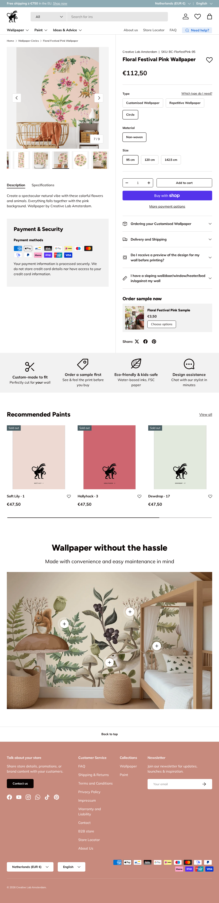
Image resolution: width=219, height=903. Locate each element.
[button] (209, 16)
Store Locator (153, 30)
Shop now (146, 3)
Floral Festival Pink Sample (168, 310)
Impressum (87, 800)
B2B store (86, 831)
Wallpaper (128, 766)
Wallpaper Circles (28, 41)
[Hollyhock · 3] (110, 457)
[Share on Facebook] (145, 341)
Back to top (109, 734)
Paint (124, 775)
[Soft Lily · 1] (39, 457)
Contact (84, 822)
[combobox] (99, 16)
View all (205, 414)
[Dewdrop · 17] (180, 457)
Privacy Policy (89, 792)
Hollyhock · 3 (88, 496)
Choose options (161, 324)
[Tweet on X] (137, 341)
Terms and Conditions (95, 783)
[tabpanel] (58, 200)
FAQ (173, 30)
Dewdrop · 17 (159, 496)
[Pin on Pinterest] (154, 341)
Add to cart (184, 183)
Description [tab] (16, 185)
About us (131, 30)
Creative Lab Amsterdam (140, 52)
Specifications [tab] (43, 185)
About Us (85, 848)
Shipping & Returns (93, 775)
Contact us (20, 783)
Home (10, 41)
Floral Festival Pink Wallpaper (60, 41)
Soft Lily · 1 (16, 496)
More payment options (167, 206)
